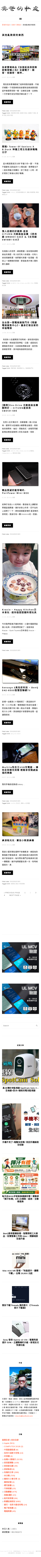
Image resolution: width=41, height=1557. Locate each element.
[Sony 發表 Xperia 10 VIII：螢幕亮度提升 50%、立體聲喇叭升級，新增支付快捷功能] (20, 1337)
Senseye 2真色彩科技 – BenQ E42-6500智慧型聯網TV (20, 689)
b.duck (13, 192)
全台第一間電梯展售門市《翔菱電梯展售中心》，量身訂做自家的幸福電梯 (20, 325)
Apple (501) (9, 1443)
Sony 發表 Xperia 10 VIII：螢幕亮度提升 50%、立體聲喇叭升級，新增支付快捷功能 (20, 1342)
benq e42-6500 (16, 733)
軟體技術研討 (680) (12, 1501)
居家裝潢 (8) (9, 1469)
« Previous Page (12, 893)
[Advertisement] (19, 916)
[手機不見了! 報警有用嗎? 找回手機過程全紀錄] (20, 1139)
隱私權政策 (11, 1553)
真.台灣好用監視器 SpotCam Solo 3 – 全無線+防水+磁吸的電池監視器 (20, 1089)
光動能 (36, 283)
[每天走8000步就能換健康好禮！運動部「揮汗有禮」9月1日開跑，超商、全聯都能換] (20, 1193)
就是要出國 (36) (11, 1466)
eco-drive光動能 (29, 451)
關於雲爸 (38, 1551)
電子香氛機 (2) (10, 1508)
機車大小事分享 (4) (12, 1479)
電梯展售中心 (21, 368)
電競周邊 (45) (10, 1511)
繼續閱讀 (7, 102)
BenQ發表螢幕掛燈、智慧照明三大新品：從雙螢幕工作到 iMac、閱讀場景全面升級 (20, 1236)
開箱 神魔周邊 (31, 192)
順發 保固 (10, 115)
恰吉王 (18, 803)
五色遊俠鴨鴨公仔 (21, 192)
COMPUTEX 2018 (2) (13, 1446)
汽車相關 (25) (10, 1488)
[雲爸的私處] (20, 12)
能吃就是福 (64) (11, 1498)
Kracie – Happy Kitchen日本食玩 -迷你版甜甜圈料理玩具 (19, 611)
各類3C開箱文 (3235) (13, 1459)
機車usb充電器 (25, 803)
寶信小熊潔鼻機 (20, 884)
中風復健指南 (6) (11, 1450)
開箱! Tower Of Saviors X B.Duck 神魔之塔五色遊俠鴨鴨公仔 (20, 149)
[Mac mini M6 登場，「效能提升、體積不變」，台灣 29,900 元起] (20, 1268)
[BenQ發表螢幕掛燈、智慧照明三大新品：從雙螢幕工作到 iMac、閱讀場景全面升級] (20, 1230)
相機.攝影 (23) (10, 1495)
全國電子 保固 (32, 113)
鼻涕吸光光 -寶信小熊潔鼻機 (18, 840)
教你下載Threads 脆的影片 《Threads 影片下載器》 (20, 1306)
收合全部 (15, 1440)
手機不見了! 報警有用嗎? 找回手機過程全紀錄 (20, 1143)
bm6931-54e (15, 283)
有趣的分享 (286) (11, 1472)
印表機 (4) (8, 1456)
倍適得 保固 (23, 113)
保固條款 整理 (15, 113)
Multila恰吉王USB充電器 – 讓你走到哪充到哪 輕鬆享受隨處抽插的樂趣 (20, 770)
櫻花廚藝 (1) (9, 1485)
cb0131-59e (15, 451)
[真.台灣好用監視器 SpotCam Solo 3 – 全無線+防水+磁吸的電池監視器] (20, 1085)
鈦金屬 (4, 285)
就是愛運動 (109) (11, 1462)
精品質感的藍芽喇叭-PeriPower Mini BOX (15, 491)
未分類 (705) (9, 1475)
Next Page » (15, 895)
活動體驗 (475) (10, 1492)
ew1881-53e (29, 283)
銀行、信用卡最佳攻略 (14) (15, 1504)
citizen (22, 283)
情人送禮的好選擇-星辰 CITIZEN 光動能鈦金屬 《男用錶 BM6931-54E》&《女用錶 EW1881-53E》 (19, 235)
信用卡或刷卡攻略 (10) (13, 1453)
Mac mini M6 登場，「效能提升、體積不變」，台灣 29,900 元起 (20, 1272)
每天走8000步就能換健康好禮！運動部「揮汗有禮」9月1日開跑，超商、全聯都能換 (20, 1199)
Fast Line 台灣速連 (28, 1553)
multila (13, 803)
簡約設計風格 (16, 453)
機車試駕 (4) (9, 1482)
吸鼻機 (13, 884)
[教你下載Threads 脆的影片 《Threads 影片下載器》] (20, 1302)
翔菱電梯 (13, 368)
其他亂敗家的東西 (15, 111)
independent (6, 453)
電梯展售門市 (29, 368)
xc (11, 453)
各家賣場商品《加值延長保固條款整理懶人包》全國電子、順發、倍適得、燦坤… (19, 70)
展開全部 (6, 1440)
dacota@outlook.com (24, 1416)
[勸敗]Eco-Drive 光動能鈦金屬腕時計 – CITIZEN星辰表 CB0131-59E (20, 408)
